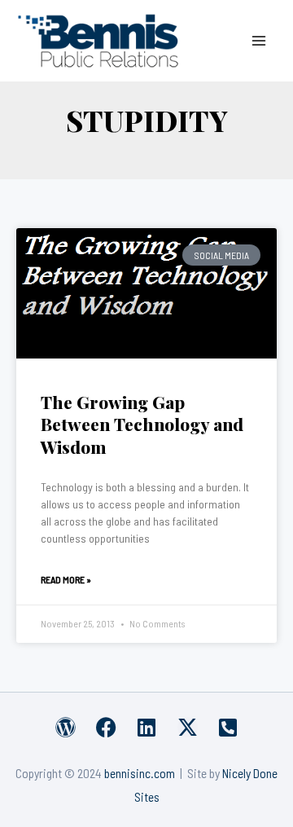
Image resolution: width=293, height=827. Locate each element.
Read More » (66, 579)
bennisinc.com (139, 773)
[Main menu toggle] (259, 40)
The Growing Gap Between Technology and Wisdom (142, 424)
